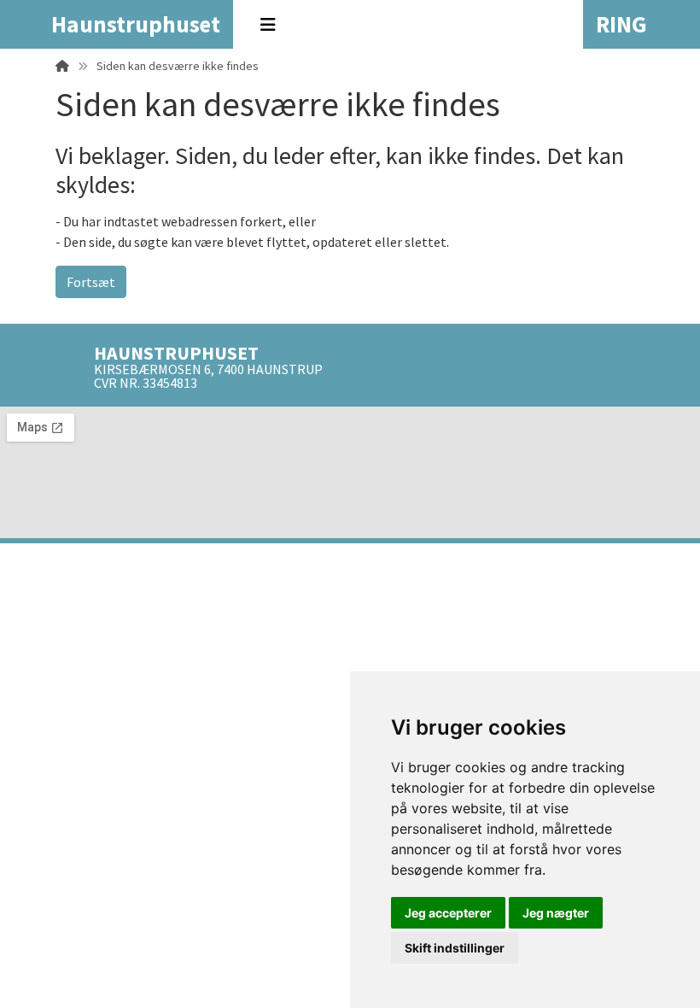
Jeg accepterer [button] (448, 912)
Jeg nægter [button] (555, 912)
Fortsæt (91, 281)
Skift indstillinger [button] (455, 948)
